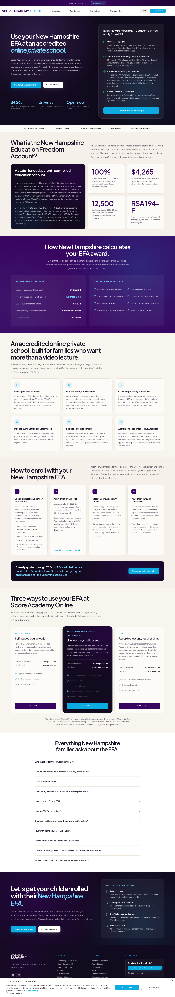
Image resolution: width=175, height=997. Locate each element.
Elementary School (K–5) (67, 961)
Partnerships (97, 967)
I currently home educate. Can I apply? (53, 831)
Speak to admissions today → (131, 110)
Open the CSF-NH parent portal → (68, 550)
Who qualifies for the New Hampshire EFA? (54, 762)
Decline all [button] (154, 987)
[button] (58, 10)
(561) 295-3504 (137, 973)
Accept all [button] (127, 987)
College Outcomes (65, 977)
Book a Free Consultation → (145, 968)
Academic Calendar (100, 977)
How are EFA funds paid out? (48, 811)
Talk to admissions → (23, 929)
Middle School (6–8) (65, 964)
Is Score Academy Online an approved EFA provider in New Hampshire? (68, 850)
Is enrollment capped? (45, 781)
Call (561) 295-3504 (49, 929)
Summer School (63, 974)
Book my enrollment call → (144, 571)
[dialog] (87, 987)
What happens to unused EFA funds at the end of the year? (62, 860)
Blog (94, 970)
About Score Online (100, 961)
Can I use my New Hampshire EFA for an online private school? (63, 791)
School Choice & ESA (100, 974)
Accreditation (97, 964)
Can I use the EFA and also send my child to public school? (61, 821)
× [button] (172, 980)
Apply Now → (98, 3)
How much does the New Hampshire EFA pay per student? (62, 771)
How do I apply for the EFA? (47, 801)
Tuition (60, 970)
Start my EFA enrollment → (26, 85)
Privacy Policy (32, 990)
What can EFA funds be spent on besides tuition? (57, 840)
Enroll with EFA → (36, 706)
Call (144, 11)
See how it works (53, 85)
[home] (22, 11)
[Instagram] (18, 975)
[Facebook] (13, 975)
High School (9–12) (64, 967)
